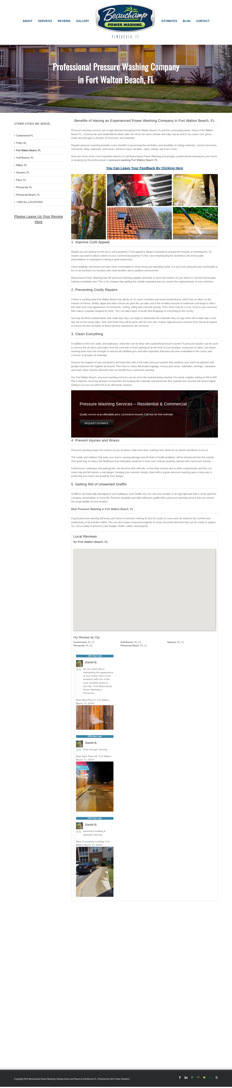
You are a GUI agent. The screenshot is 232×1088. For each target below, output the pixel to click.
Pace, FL (21, 179)
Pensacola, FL (24, 187)
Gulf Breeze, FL (25, 157)
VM (111, 1079)
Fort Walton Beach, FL (28, 150)
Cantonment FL (24, 135)
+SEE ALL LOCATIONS (29, 202)
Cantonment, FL (82, 642)
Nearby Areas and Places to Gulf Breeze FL (77, 1079)
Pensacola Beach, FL (28, 194)
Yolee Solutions (122, 1079)
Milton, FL (21, 165)
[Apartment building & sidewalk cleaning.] (94, 848)
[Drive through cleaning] (94, 763)
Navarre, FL (22, 172)
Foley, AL (21, 142)
